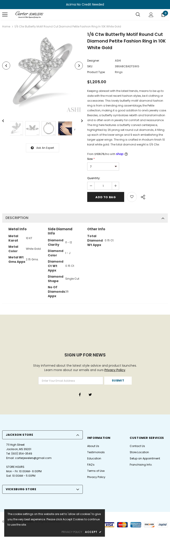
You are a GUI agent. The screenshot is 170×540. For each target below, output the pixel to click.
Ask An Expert (45, 148)
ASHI (118, 60)
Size (91, 159)
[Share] (142, 196)
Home (6, 26)
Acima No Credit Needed (85, 4)
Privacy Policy (114, 370)
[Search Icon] (138, 14)
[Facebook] (80, 394)
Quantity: (93, 178)
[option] (42, 73)
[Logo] (29, 14)
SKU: (90, 66)
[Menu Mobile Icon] (5, 14)
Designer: (93, 60)
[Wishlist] (132, 197)
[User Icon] (151, 14)
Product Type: (96, 72)
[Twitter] (90, 394)
